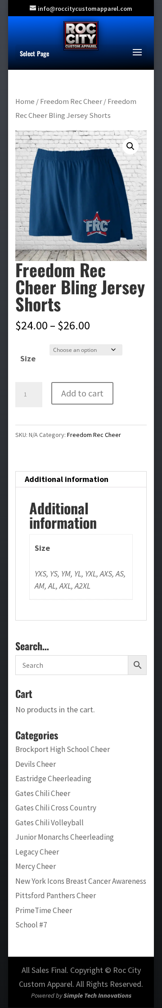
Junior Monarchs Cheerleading (64, 837)
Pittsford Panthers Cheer (55, 895)
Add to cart (82, 393)
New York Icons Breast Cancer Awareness (80, 881)
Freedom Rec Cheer (71, 101)
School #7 (31, 925)
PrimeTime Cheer (43, 910)
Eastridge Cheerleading (53, 778)
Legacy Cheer (37, 852)
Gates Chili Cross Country (55, 808)
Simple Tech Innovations (97, 995)
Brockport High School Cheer (62, 749)
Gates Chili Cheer (42, 793)
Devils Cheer (35, 764)
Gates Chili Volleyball (49, 823)
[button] (130, 146)
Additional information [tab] (66, 479)
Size (28, 358)
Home (25, 101)
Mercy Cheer (35, 866)
